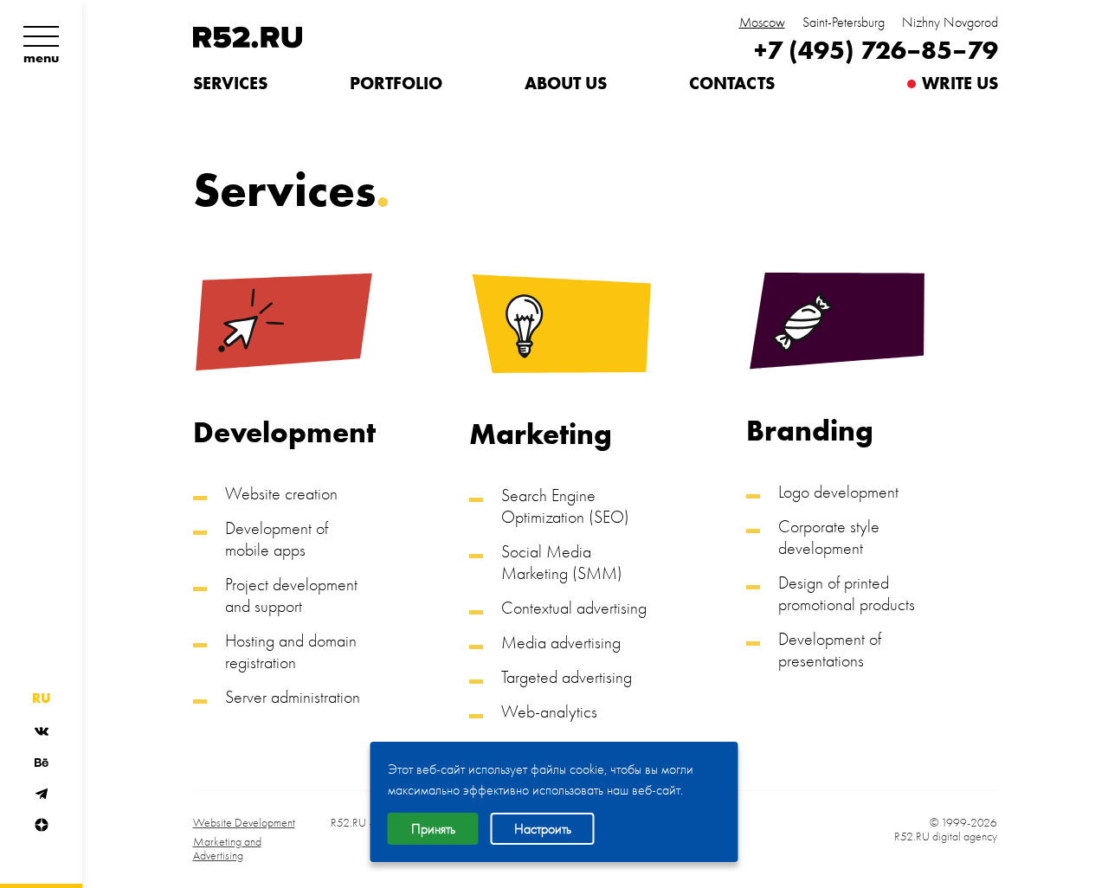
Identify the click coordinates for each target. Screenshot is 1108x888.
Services (230, 83)
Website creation (281, 493)
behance (41, 762)
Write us (960, 83)
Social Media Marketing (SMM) (561, 562)
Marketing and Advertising (227, 849)
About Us (566, 83)
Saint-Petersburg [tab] (843, 22)
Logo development (838, 491)
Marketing (540, 435)
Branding (809, 431)
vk (41, 731)
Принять (433, 829)
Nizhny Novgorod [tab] (950, 22)
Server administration (292, 696)
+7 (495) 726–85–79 (876, 50)
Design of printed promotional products (846, 593)
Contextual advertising (574, 607)
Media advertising (561, 642)
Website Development (244, 823)
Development (284, 433)
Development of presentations (829, 649)
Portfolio (396, 83)
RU (41, 698)
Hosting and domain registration (291, 651)
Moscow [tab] (762, 22)
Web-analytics (549, 711)
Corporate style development (828, 537)
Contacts (732, 83)
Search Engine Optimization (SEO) (565, 506)
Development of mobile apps (276, 539)
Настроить (542, 829)
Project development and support (291, 595)
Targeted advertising (566, 677)
